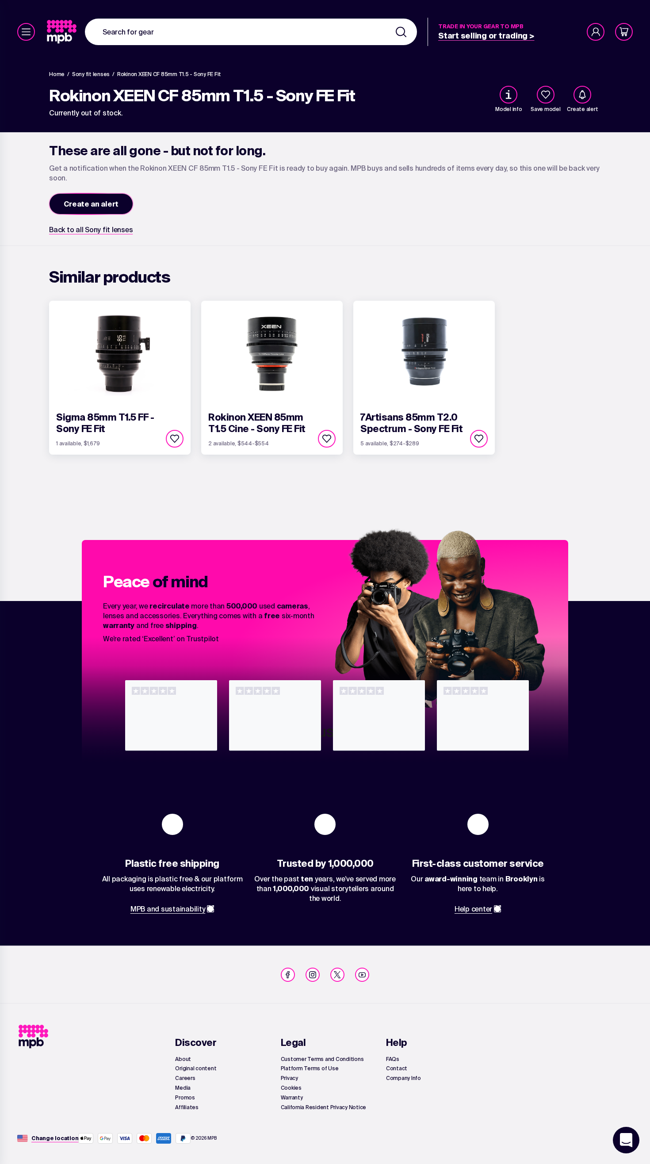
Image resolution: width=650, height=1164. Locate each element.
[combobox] (251, 32)
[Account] (595, 32)
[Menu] (26, 32)
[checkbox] (545, 94)
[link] (62, 32)
